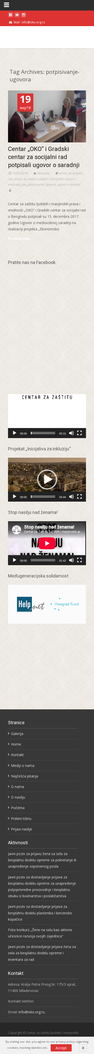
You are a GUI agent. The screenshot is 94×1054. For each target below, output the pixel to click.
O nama (17, 786)
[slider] (43, 433)
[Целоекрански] (79, 433)
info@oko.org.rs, (32, 1012)
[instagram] (23, 16)
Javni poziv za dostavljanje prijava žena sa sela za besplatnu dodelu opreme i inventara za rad (42, 953)
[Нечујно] (71, 433)
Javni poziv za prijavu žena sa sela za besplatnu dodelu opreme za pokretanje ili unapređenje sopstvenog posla (42, 860)
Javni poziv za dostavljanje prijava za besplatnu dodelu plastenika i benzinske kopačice (40, 912)
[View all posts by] (10, 190)
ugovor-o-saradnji (68, 184)
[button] (47, 416)
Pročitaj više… (20, 238)
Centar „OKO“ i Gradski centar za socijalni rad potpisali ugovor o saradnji (43, 157)
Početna (18, 807)
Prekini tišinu (21, 818)
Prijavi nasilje (21, 829)
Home (16, 744)
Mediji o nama (22, 765)
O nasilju (18, 797)
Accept (61, 1047)
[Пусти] (14, 433)
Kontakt (17, 754)
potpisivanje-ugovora (42, 184)
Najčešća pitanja (24, 776)
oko (24, 184)
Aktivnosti (43, 173)
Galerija (17, 733)
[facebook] (10, 16)
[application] (47, 416)
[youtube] (17, 16)
